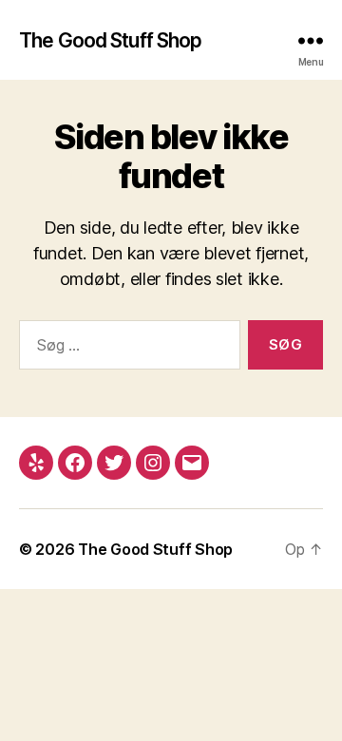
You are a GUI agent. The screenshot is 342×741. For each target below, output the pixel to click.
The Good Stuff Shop (110, 40)
